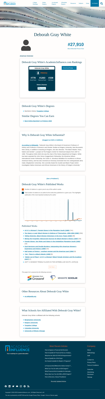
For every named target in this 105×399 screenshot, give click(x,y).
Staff (88, 355)
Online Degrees (44, 3)
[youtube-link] (17, 386)
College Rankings (35, 3)
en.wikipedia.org (30, 296)
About (87, 3)
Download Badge (68, 68)
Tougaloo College (43, 111)
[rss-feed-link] (28, 386)
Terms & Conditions (93, 365)
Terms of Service (50, 395)
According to (30, 145)
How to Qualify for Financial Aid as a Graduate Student (61, 352)
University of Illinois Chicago (35, 331)
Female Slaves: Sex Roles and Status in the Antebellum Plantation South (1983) (52, 241)
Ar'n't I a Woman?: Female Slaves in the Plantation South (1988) (47, 230)
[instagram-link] (20, 386)
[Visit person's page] (42, 88)
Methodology (91, 352)
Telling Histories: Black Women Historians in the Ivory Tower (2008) (48, 236)
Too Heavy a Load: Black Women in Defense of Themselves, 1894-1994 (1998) (52, 233)
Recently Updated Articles (58, 381)
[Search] (101, 3)
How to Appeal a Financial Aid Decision (56, 350)
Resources (73, 3)
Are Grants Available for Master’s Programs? (58, 361)
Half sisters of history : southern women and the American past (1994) (49, 251)
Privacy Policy (91, 362)
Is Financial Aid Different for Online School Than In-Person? (62, 366)
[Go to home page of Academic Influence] (10, 3)
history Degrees (42, 84)
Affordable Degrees (64, 3)
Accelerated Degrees (55, 3)
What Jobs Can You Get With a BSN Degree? (58, 374)
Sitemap (89, 377)
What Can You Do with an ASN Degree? (56, 368)
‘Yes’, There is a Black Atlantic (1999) (37, 254)
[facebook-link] (5, 386)
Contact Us (90, 359)
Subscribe (90, 369)
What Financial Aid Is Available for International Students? (62, 371)
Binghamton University (33, 320)
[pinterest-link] (24, 386)
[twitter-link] (13, 386)
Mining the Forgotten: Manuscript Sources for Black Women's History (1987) (51, 239)
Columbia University (32, 328)
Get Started (95, 3)
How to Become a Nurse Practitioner (55, 377)
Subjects (81, 3)
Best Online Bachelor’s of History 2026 (38, 121)
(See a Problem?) (53, 178)
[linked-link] (9, 386)
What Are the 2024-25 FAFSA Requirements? (58, 355)
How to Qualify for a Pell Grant (53, 358)
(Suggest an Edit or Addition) (52, 140)
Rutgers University (31, 322)
